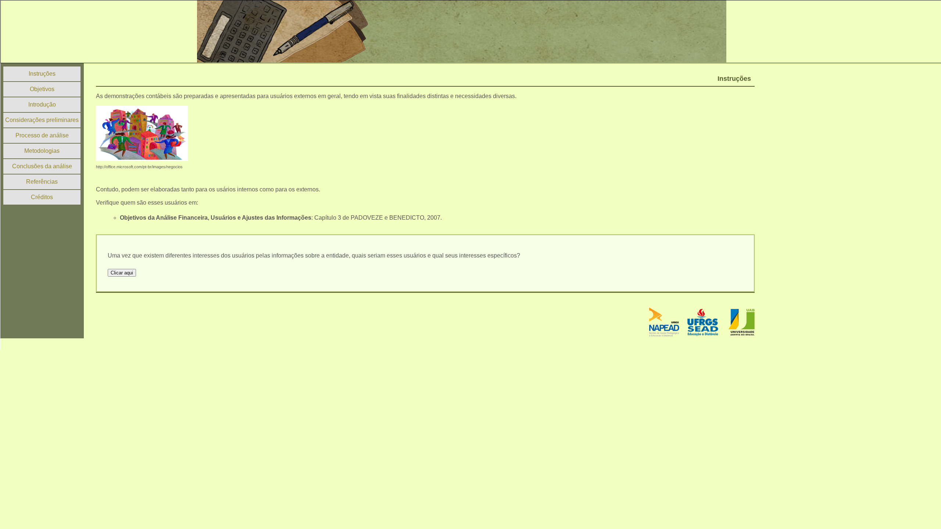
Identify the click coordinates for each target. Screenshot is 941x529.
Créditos (42, 197)
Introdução (42, 104)
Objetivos (42, 89)
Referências (42, 182)
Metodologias (42, 151)
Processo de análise (42, 135)
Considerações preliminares (42, 120)
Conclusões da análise (42, 166)
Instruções (42, 74)
